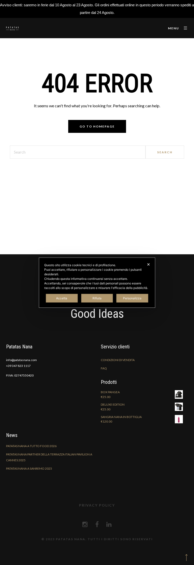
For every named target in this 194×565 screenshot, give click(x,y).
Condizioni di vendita (118, 360)
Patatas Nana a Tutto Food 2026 (31, 446)
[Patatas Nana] (12, 28)
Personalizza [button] (132, 298)
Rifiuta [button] (97, 298)
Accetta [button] (61, 298)
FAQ (104, 368)
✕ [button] (148, 264)
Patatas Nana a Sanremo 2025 (29, 468)
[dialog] (97, 282)
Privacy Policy (97, 505)
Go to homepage (97, 126)
